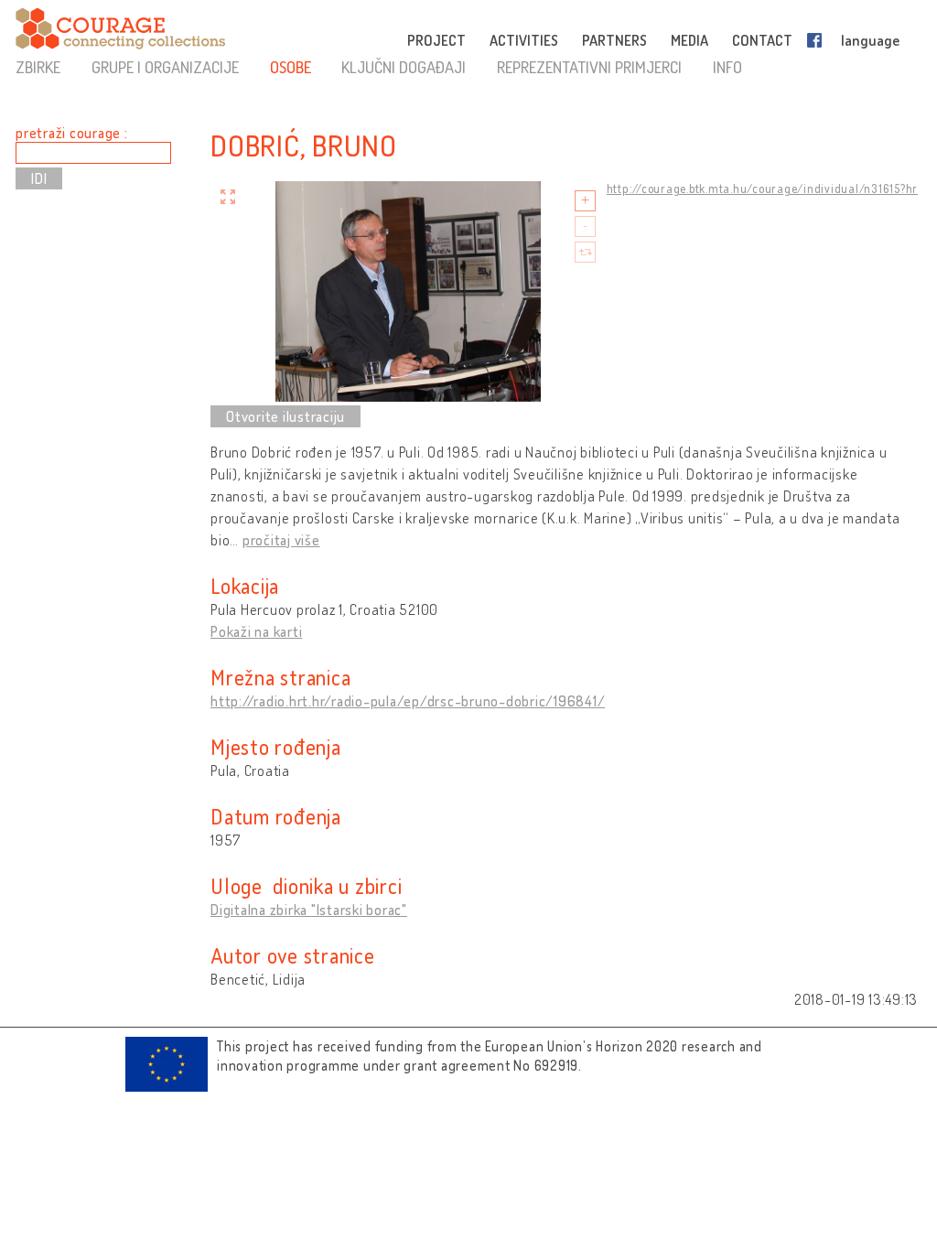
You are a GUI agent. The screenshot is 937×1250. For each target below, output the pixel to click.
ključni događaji (403, 67)
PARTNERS (614, 40)
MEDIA (689, 40)
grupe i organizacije (165, 67)
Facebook (818, 40)
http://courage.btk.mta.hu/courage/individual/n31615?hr (763, 188)
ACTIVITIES (524, 40)
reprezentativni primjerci (589, 67)
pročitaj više (281, 540)
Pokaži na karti (256, 631)
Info (727, 67)
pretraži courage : (72, 133)
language (870, 40)
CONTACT (762, 40)
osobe (290, 67)
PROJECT (436, 40)
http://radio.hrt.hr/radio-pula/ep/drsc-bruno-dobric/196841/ (407, 701)
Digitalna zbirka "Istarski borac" (308, 909)
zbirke (38, 67)
